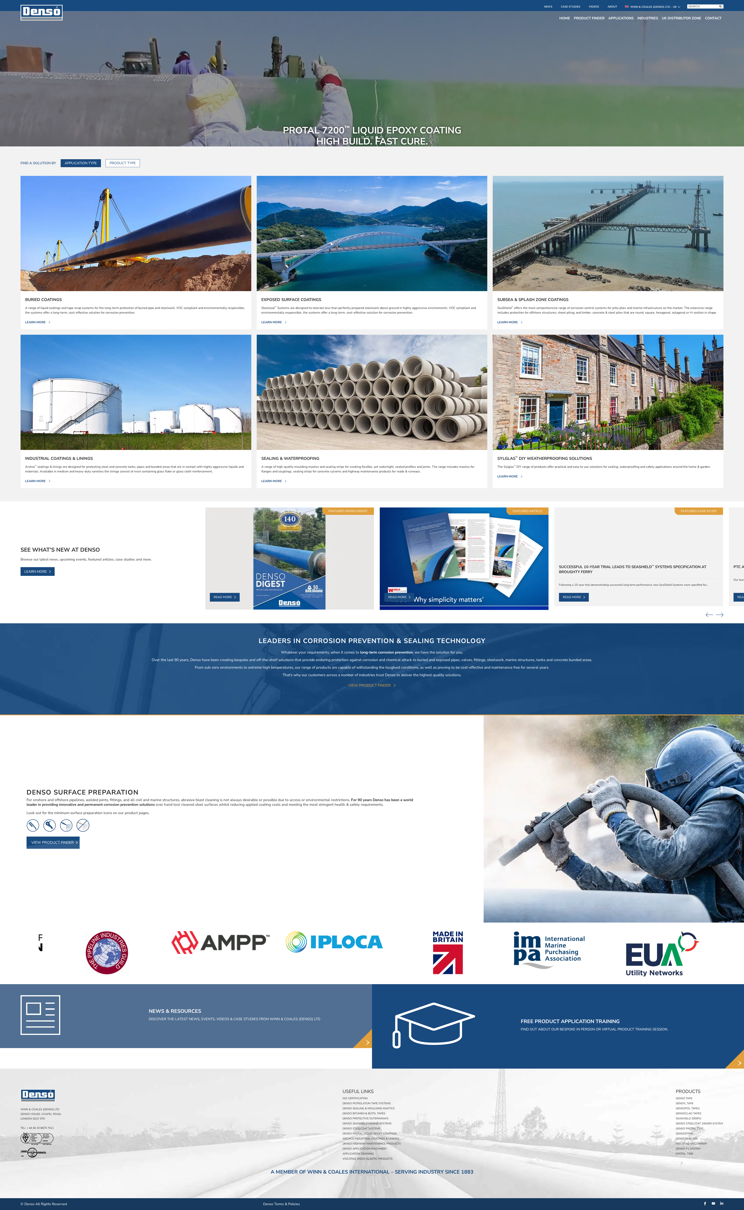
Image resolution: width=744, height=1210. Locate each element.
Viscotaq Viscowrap (691, 1144)
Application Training (358, 1154)
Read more (223, 597)
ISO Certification (355, 1098)
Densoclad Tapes (688, 1113)
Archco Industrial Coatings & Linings (371, 1138)
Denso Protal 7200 (689, 1128)
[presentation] (709, 614)
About (612, 7)
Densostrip (684, 1133)
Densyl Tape (684, 1103)
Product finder (589, 18)
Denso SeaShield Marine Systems (367, 1123)
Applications (621, 18)
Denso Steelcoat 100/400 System (699, 1123)
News (548, 7)
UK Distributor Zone (681, 18)
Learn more (35, 571)
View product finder (369, 685)
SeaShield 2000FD (688, 1118)
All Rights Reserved (51, 1204)
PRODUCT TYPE (123, 163)
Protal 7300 (684, 1154)
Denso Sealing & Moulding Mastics (369, 1108)
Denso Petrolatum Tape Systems (367, 1103)
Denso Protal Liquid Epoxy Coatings (370, 1133)
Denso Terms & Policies (281, 1204)
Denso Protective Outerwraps (365, 1118)
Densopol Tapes (688, 1108)
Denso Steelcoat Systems (362, 1128)
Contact (713, 18)
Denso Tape (684, 1098)
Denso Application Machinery (365, 1149)
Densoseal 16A (687, 1138)
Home (564, 18)
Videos (594, 7)
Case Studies (570, 7)
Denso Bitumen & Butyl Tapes (364, 1113)
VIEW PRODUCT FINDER (52, 842)
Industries (647, 18)
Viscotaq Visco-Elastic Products (368, 1159)
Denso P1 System (688, 1149)
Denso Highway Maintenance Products (372, 1144)
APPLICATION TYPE (81, 163)
